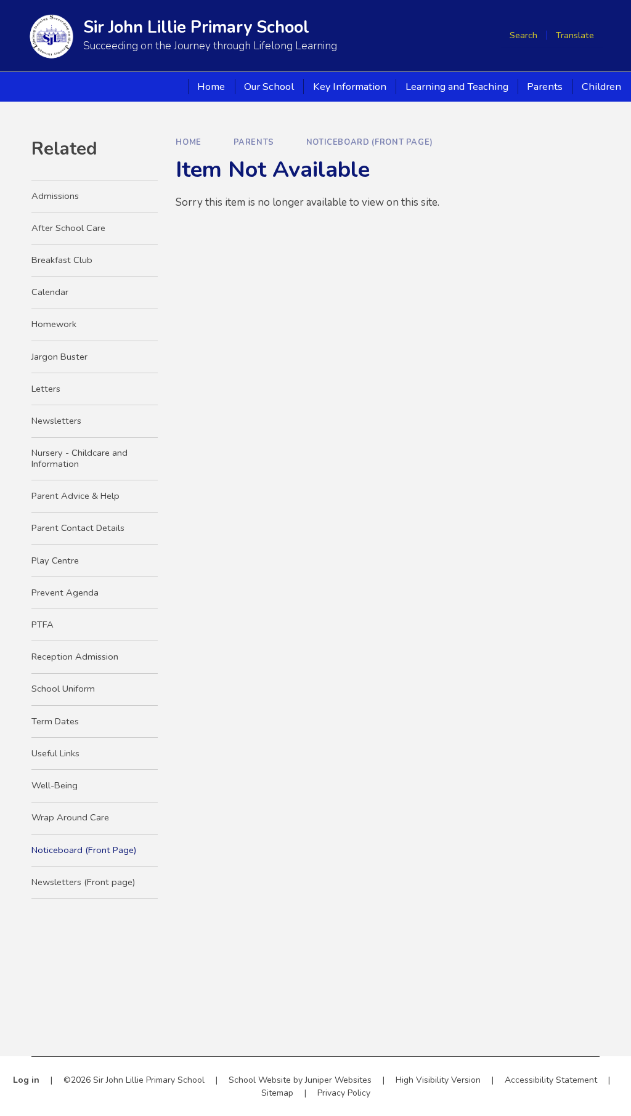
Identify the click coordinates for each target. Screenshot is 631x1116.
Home (189, 142)
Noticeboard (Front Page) (369, 142)
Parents (254, 142)
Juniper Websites (338, 1080)
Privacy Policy (343, 1093)
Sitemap (277, 1093)
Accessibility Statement (551, 1080)
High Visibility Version (438, 1080)
